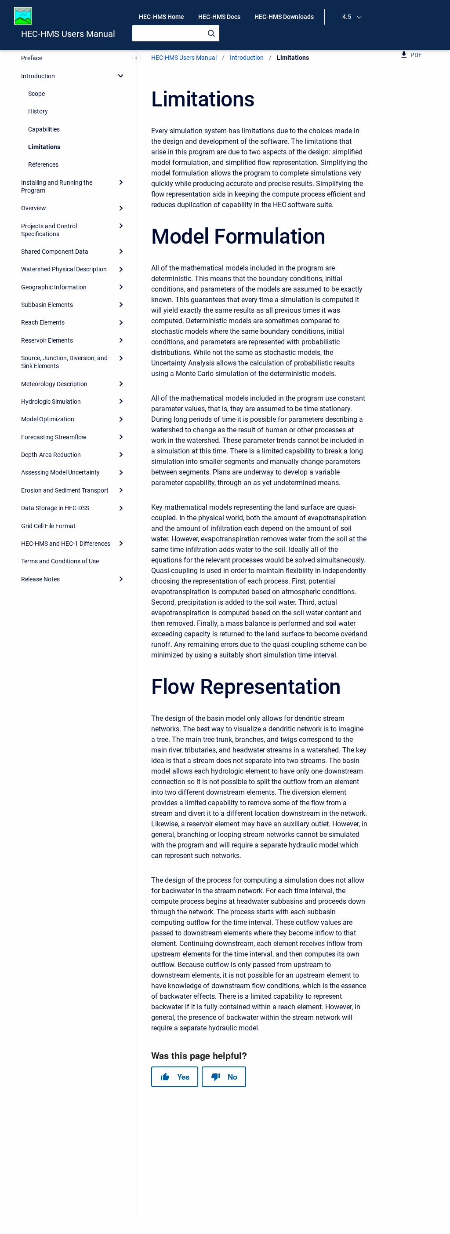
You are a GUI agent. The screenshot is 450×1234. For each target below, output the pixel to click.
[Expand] (121, 182)
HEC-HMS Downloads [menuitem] (284, 16)
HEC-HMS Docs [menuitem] (219, 16)
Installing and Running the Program (56, 186)
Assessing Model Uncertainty (60, 472)
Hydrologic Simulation (51, 401)
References (43, 164)
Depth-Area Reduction (51, 454)
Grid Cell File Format (48, 525)
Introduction (38, 76)
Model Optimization (47, 419)
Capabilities (44, 129)
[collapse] (121, 75)
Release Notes (40, 579)
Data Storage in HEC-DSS (55, 507)
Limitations (44, 146)
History (38, 111)
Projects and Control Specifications (49, 230)
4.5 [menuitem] (346, 16)
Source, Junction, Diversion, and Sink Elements (64, 361)
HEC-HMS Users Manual (68, 34)
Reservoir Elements (47, 340)
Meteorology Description (54, 383)
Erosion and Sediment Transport (65, 490)
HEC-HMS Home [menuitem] (161, 16)
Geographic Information (54, 287)
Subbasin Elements (47, 304)
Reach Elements (43, 322)
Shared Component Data (54, 251)
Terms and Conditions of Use (60, 561)
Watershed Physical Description (64, 269)
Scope (36, 93)
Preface (31, 58)
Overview (33, 208)
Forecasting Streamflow (54, 437)
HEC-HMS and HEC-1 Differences (65, 543)
